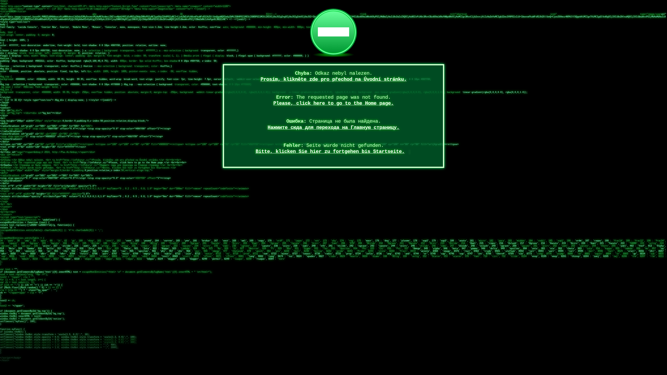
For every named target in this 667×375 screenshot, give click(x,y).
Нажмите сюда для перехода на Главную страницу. (333, 127)
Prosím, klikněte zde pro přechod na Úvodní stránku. (334, 79)
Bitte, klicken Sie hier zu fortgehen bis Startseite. (330, 151)
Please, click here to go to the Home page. (333, 103)
